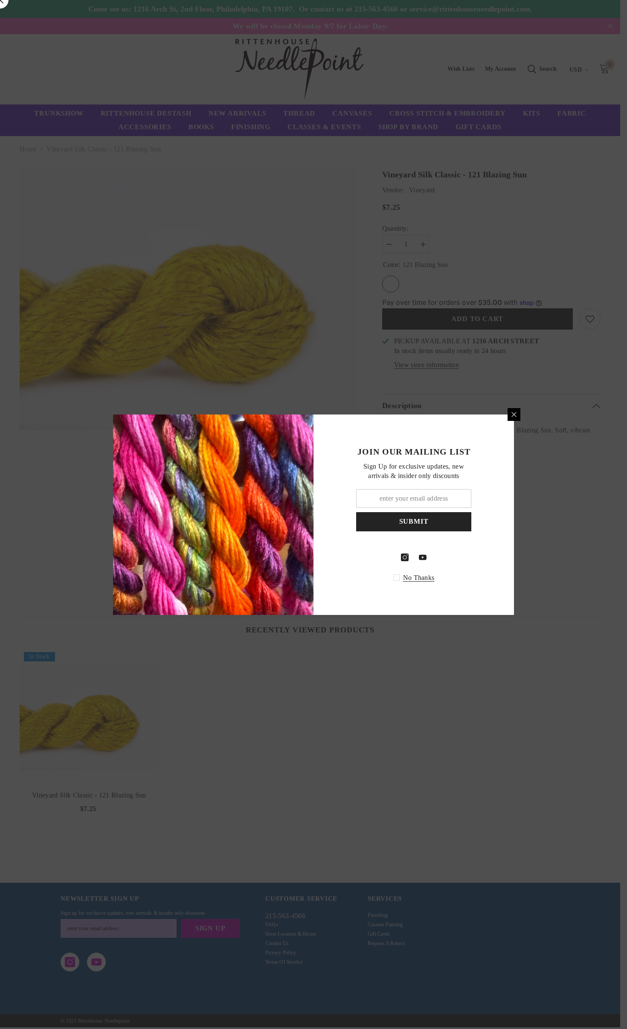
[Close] (514, 414)
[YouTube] (423, 557)
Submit (414, 521)
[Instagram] (405, 557)
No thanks (419, 577)
